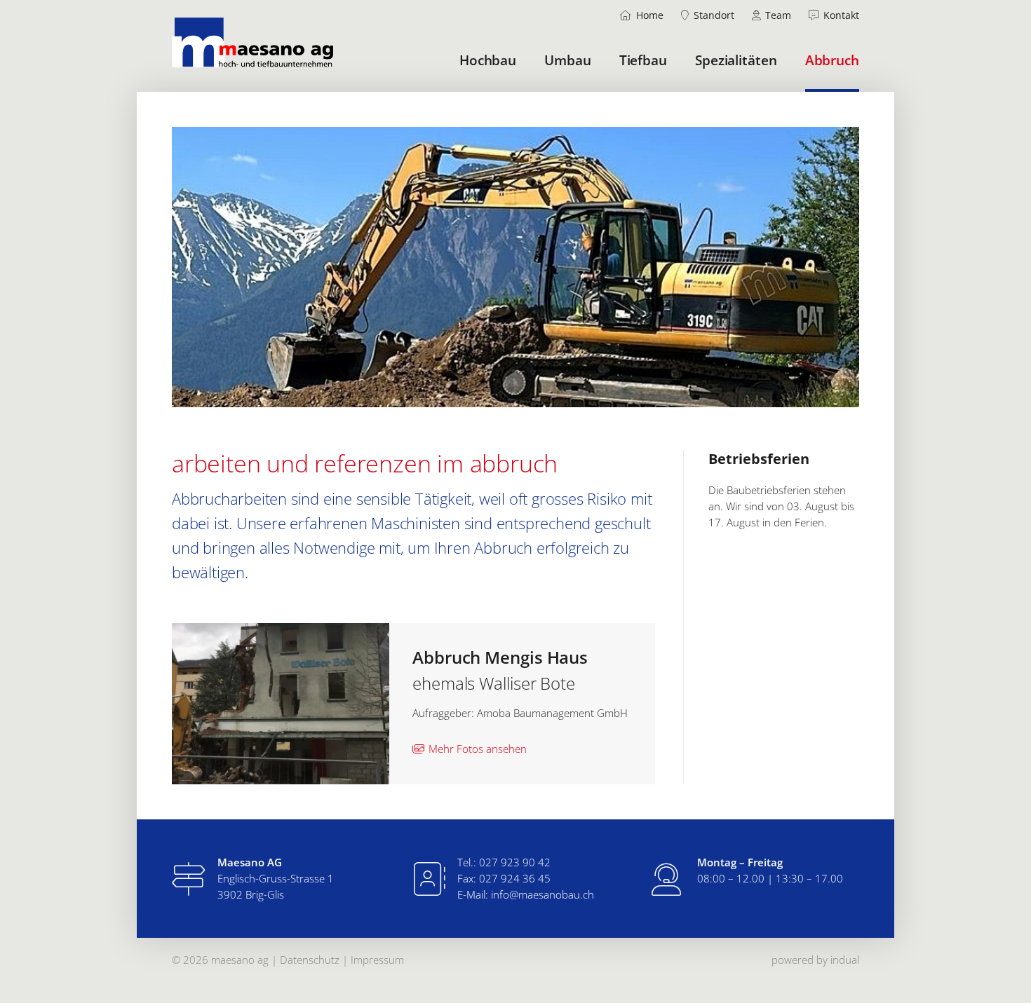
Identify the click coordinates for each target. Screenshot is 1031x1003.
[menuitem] (642, 15)
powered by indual (815, 960)
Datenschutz (311, 960)
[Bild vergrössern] (280, 703)
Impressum (377, 960)
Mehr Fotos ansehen (478, 749)
